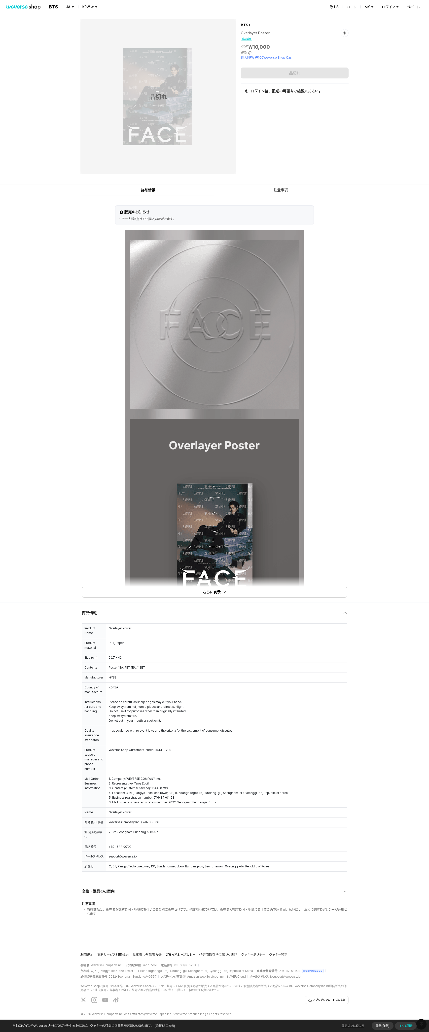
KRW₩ (88, 7)
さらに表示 (212, 592)
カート (352, 7)
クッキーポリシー (253, 955)
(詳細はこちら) (165, 1026)
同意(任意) (383, 1026)
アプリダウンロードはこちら (329, 999)
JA (68, 7)
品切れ (294, 73)
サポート (413, 7)
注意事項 (281, 190)
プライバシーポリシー (180, 955)
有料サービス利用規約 (113, 955)
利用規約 (86, 955)
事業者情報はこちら (312, 970)
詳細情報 (148, 190)
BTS (244, 25)
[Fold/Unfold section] (214, 613)
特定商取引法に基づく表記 (218, 955)
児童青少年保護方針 (147, 955)
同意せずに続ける (353, 1026)
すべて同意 (406, 1026)
